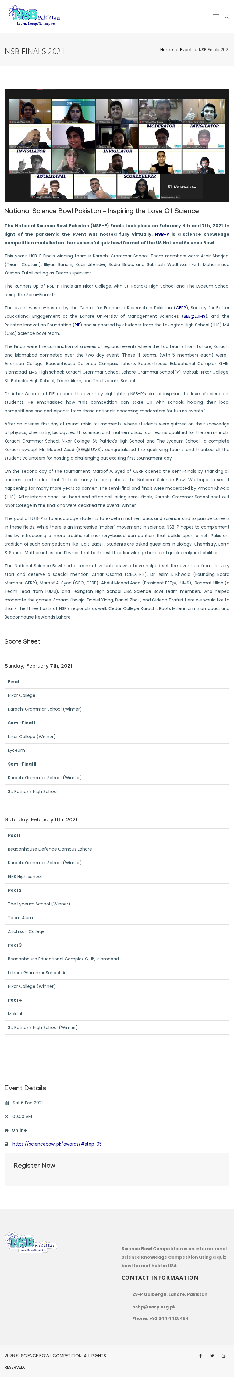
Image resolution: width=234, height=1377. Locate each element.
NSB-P (162, 234)
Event (186, 50)
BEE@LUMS (194, 316)
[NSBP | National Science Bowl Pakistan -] (34, 16)
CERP (181, 308)
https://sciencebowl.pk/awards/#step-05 (57, 1144)
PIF (77, 325)
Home (166, 50)
